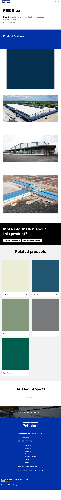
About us (28, 448)
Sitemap (4, 484)
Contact (27, 459)
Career (27, 462)
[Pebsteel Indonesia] (30, 424)
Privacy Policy (12, 484)
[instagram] (31, 441)
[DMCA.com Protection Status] (6, 481)
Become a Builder (30, 456)
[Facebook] (19, 441)
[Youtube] (27, 440)
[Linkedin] (23, 441)
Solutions (28, 451)
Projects (27, 454)
